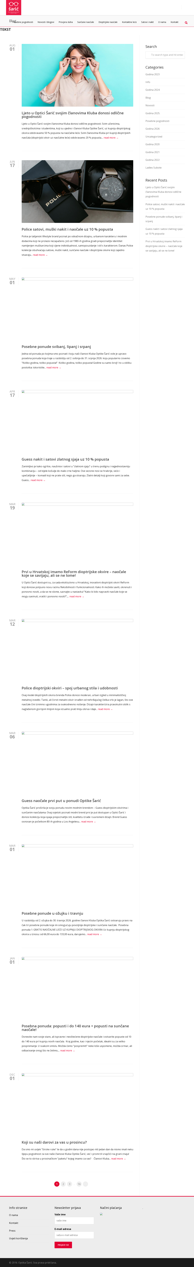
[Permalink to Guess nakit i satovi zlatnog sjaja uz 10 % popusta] (77, 421)
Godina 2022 (153, 160)
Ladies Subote (154, 167)
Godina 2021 (153, 152)
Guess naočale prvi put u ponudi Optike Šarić (61, 800)
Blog (148, 97)
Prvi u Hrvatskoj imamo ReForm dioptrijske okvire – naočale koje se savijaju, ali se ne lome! (74, 573)
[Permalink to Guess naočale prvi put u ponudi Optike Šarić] (77, 763)
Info (148, 82)
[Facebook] (182, 1262)
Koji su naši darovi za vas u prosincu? (54, 1142)
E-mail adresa (63, 1229)
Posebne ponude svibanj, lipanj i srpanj (56, 346)
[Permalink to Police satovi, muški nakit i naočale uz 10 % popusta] (77, 191)
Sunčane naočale (85, 22)
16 (79, 1184)
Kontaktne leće (129, 22)
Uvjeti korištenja (18, 1238)
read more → (111, 137)
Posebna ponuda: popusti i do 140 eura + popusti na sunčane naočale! (75, 1027)
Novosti (150, 105)
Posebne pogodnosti (23, 22)
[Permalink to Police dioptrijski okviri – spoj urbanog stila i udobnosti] (77, 650)
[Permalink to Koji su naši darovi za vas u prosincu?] (77, 1104)
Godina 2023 (153, 74)
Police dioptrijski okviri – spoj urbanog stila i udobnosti (70, 687)
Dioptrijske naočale (108, 22)
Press (12, 1230)
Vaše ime (60, 1214)
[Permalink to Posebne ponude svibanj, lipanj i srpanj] (77, 308)
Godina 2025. (153, 113)
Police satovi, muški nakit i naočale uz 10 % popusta (67, 229)
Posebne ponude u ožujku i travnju (52, 913)
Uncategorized (154, 136)
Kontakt (174, 22)
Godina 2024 (153, 89)
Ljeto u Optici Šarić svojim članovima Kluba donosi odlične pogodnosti (73, 114)
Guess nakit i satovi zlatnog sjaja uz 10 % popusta (65, 459)
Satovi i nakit (147, 22)
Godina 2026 (153, 128)
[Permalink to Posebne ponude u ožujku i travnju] (77, 875)
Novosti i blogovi (46, 22)
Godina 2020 (153, 144)
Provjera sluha (66, 22)
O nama (162, 22)
